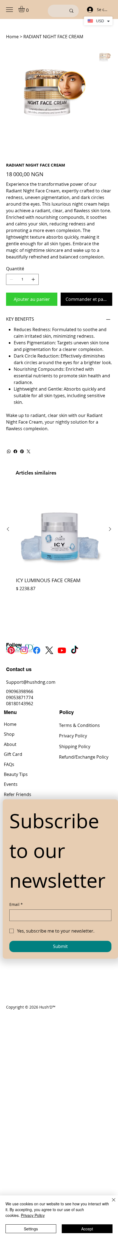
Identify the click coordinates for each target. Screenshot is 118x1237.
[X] (49, 650)
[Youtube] (62, 650)
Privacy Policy (73, 736)
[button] (25, 9)
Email (16, 904)
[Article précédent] (8, 529)
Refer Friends (17, 794)
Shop (9, 734)
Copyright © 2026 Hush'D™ (30, 1007)
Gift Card (13, 754)
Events (11, 784)
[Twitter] (28, 451)
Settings (31, 1228)
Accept (87, 1228)
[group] (59, 546)
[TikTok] (74, 650)
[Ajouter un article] (33, 279)
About (10, 744)
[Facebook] (15, 451)
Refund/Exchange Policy (83, 757)
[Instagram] (24, 650)
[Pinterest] (22, 451)
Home (10, 724)
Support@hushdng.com (30, 682)
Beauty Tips (16, 774)
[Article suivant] (110, 529)
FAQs (9, 764)
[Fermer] (110, 1203)
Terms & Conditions (79, 725)
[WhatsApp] (9, 451)
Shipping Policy (74, 746)
